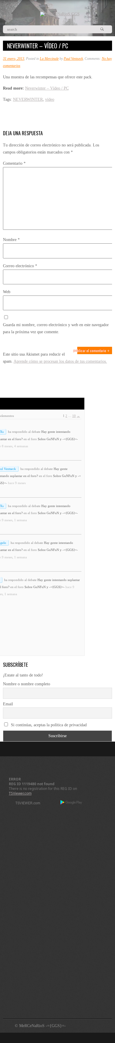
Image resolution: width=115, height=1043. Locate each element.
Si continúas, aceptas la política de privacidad (48, 725)
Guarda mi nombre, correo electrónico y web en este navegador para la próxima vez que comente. (56, 328)
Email (8, 704)
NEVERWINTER (28, 99)
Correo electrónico (20, 266)
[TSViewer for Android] (71, 803)
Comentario (14, 163)
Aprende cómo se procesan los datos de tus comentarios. (60, 361)
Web (6, 292)
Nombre (11, 239)
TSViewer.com (20, 793)
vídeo (49, 99)
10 (74, 415)
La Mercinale (49, 59)
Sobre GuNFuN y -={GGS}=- (58, 439)
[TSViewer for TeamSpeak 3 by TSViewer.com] (25, 803)
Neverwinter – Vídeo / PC (47, 88)
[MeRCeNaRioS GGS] (60, 14)
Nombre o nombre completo (26, 684)
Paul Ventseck (73, 59)
